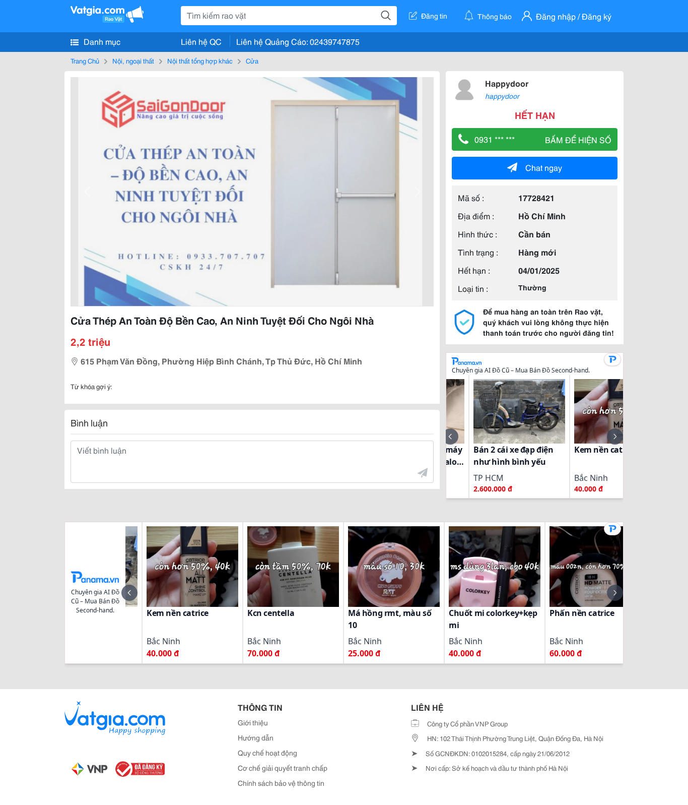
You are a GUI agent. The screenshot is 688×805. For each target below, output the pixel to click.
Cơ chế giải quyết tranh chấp (282, 768)
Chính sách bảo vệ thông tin (281, 783)
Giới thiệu (253, 722)
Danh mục (101, 41)
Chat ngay (543, 167)
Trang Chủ (85, 60)
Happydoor (506, 83)
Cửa (252, 60)
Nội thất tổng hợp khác (200, 60)
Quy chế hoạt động (267, 753)
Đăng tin (434, 16)
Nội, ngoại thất (133, 60)
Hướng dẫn (255, 737)
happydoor (502, 96)
